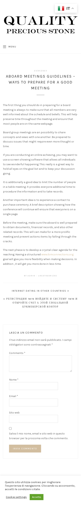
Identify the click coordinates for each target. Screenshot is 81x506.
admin (31, 276)
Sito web (14, 412)
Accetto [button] (36, 497)
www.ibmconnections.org (57, 254)
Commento (17, 353)
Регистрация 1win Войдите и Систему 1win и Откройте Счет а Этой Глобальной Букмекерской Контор (42, 302)
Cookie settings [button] (16, 497)
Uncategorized (47, 276)
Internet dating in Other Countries (39, 290)
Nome (13, 379)
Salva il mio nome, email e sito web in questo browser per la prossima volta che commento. (38, 436)
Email (13, 396)
